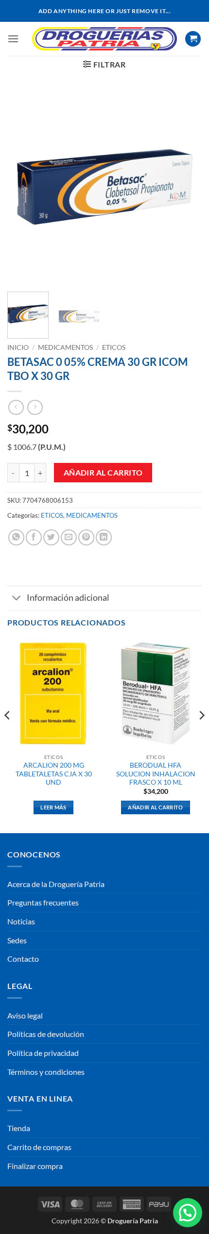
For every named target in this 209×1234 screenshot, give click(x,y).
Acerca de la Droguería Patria (55, 883)
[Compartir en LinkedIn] (104, 537)
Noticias (21, 921)
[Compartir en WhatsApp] (16, 537)
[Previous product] (34, 407)
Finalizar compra (35, 1165)
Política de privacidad (43, 1052)
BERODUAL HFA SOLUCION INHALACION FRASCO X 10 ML (155, 773)
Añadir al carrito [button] (155, 807)
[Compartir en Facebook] (34, 537)
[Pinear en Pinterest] (86, 537)
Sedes (17, 940)
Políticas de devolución (45, 1033)
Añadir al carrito (103, 472)
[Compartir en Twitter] (51, 537)
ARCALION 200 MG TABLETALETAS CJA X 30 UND (54, 773)
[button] (13, 38)
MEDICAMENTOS (65, 347)
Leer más (53, 807)
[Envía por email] (69, 537)
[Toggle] (16, 599)
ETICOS (113, 347)
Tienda (18, 1128)
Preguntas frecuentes (43, 902)
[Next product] (15, 407)
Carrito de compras (39, 1147)
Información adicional (68, 597)
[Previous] (23, 187)
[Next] (185, 187)
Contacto (23, 958)
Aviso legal (25, 1015)
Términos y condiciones (46, 1071)
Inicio (18, 347)
